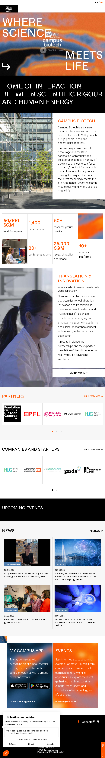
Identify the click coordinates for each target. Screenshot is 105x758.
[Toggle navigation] (98, 6)
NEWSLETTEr (103, 751)
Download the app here (21, 701)
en (101, 2)
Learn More (77, 373)
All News (95, 531)
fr (96, 2)
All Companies (92, 396)
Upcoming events (64, 701)
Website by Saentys (45, 747)
